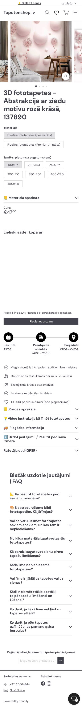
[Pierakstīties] (60, 660)
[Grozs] (66, 12)
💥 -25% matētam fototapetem (29, 4)
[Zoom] (65, 76)
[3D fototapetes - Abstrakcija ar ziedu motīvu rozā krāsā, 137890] (41, 250)
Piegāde (31, 312)
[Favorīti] (56, 12)
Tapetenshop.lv (19, 12)
